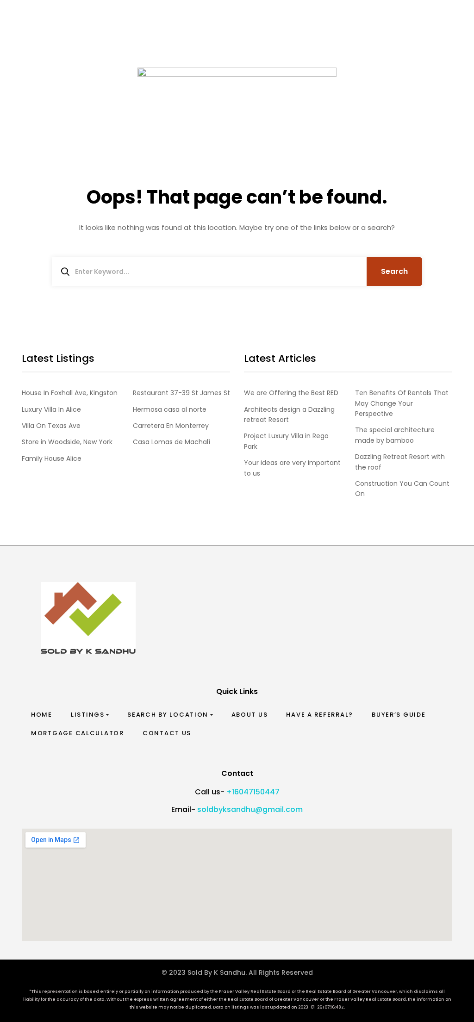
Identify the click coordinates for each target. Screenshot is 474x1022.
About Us (249, 714)
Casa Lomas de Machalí (171, 441)
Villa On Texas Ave (51, 425)
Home (41, 714)
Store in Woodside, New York (67, 441)
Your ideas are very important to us (292, 467)
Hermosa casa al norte (169, 409)
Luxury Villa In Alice (51, 409)
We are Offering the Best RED (291, 392)
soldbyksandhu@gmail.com (250, 809)
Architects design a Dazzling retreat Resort (289, 414)
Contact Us (167, 733)
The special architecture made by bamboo (395, 435)
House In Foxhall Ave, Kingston (70, 392)
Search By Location (167, 714)
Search (394, 271)
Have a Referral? (319, 714)
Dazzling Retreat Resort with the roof (400, 461)
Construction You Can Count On (402, 488)
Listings (88, 714)
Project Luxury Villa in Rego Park (286, 441)
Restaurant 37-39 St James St (181, 392)
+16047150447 (253, 792)
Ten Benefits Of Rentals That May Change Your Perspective (402, 403)
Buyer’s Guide (399, 714)
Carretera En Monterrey (171, 425)
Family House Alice (51, 458)
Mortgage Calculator (77, 733)
